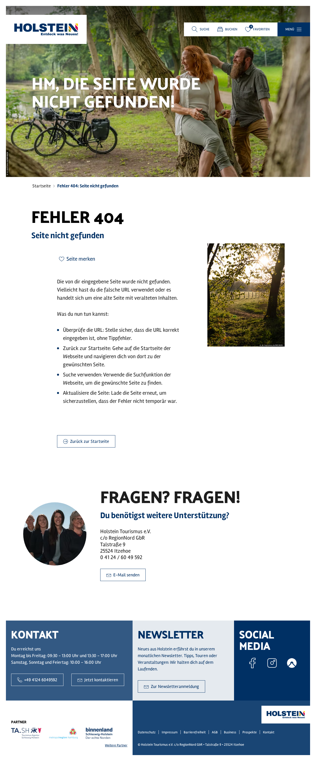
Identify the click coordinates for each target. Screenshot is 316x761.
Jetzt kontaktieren (101, 680)
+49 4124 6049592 (40, 680)
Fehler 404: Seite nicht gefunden (87, 186)
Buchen (231, 29)
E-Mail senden (126, 575)
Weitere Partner (116, 745)
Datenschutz (147, 732)
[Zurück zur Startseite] (46, 29)
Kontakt (268, 732)
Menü (289, 29)
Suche (204, 29)
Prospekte (249, 732)
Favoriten (261, 29)
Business (230, 732)
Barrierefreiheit (195, 732)
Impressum (170, 732)
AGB (215, 732)
